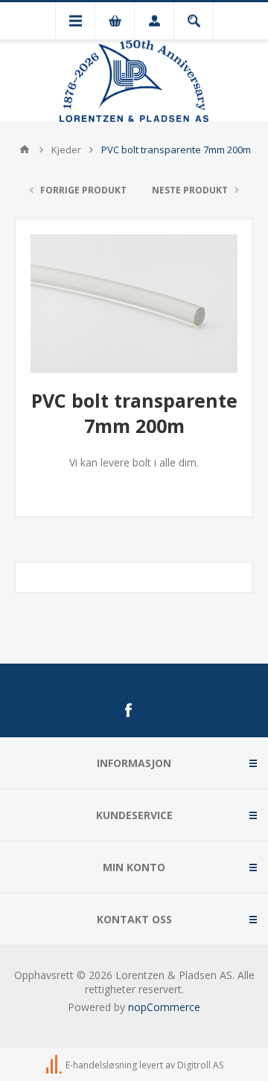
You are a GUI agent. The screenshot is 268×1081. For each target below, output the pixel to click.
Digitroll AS (200, 1065)
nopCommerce (164, 1007)
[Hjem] (24, 149)
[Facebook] (128, 710)
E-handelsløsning (101, 1065)
